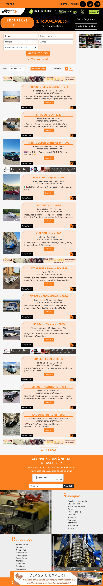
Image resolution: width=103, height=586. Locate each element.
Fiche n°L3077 (27, 345)
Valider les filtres (38, 53)
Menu (9, 4)
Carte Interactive (86, 26)
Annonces (72, 517)
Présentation (22, 544)
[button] (11, 96)
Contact (19, 547)
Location (71, 514)
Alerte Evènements (76, 506)
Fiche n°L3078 (27, 226)
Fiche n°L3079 (27, 107)
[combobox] (21, 41)
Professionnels (74, 511)
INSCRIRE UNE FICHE (17, 22)
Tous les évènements (77, 501)
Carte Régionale (86, 19)
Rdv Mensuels (74, 503)
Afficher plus (48, 450)
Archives (71, 528)
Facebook (20, 566)
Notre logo (20, 563)
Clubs (70, 509)
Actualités (72, 522)
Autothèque (73, 525)
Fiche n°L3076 (27, 435)
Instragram (21, 569)
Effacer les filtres (38, 59)
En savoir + (49, 102)
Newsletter (21, 550)
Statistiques (21, 555)
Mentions (20, 560)
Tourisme (72, 520)
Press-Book (21, 558)
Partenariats (21, 552)
